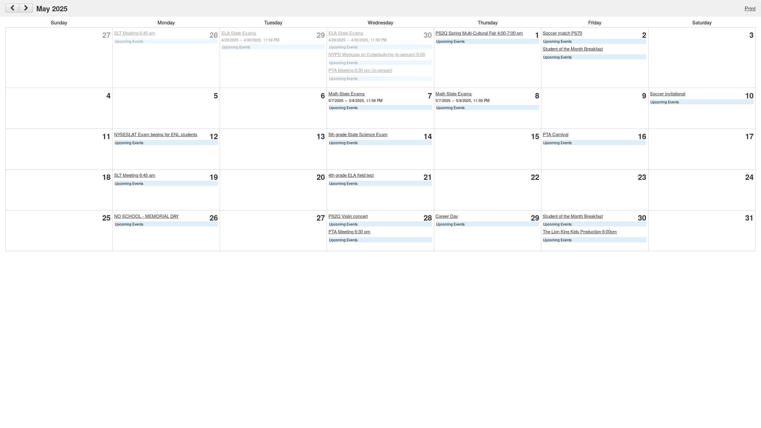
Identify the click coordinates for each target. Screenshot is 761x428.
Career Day (446, 216)
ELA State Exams (238, 33)
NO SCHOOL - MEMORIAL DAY (146, 216)
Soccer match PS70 (562, 33)
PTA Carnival (555, 134)
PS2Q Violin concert (348, 216)
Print (750, 8)
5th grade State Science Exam (358, 134)
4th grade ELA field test (351, 175)
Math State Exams (346, 93)
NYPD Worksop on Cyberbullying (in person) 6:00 (376, 54)
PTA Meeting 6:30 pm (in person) (360, 70)
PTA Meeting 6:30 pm (349, 231)
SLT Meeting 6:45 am (134, 33)
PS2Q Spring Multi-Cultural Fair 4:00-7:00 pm (479, 33)
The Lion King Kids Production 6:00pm (580, 231)
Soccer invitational (667, 93)
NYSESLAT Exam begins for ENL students (155, 134)
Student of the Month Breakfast (573, 48)
